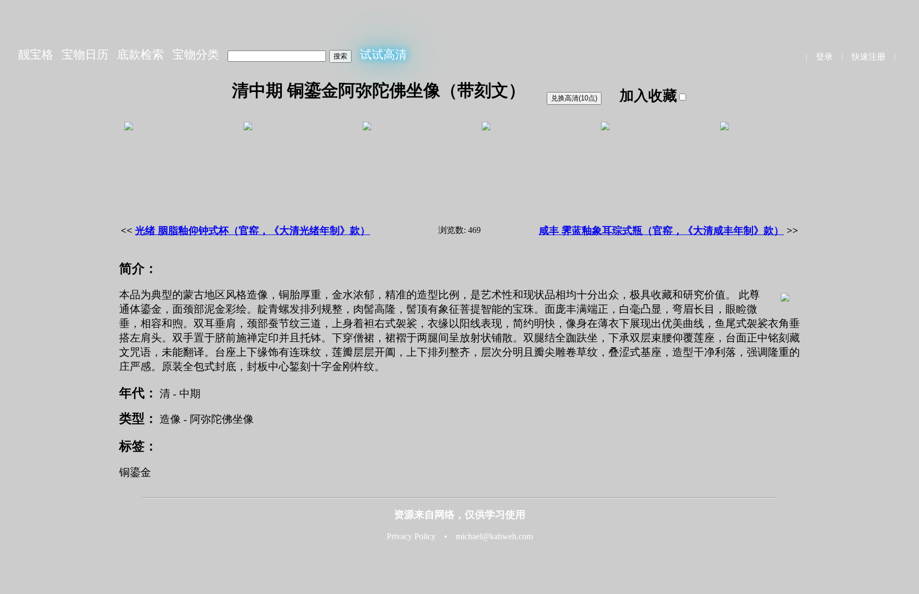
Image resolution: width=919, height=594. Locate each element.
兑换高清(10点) (574, 98)
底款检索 (140, 54)
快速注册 (868, 56)
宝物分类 (195, 54)
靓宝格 (35, 54)
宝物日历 (85, 54)
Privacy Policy (411, 536)
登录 (824, 56)
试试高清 (383, 54)
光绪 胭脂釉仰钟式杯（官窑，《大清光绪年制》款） (252, 230)
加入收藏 (648, 96)
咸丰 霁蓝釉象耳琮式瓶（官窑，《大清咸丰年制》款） (661, 230)
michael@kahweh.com (494, 536)
